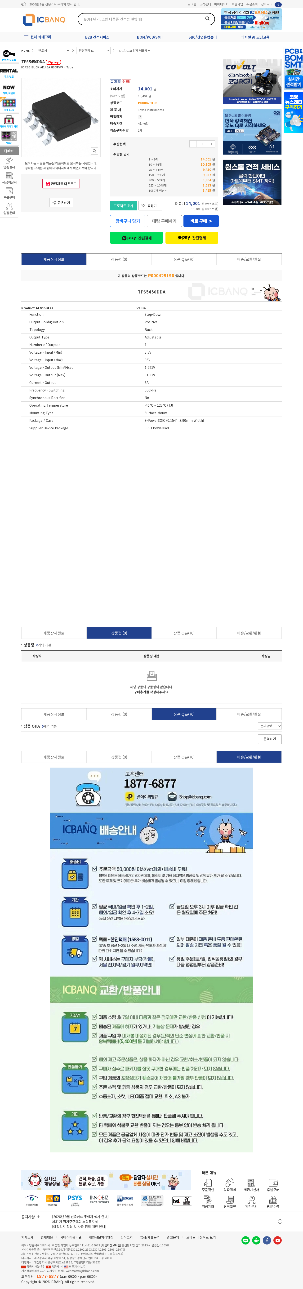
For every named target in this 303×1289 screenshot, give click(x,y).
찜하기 (152, 205)
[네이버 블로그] (245, 1240)
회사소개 (27, 1237)
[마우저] (125, 1201)
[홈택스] (53, 1201)
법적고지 (126, 1237)
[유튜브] (277, 1240)
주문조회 (252, 4)
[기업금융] (182, 1201)
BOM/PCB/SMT (150, 37)
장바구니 (270, 4)
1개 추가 (211, 144)
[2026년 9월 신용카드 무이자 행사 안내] (54, 4)
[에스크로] (152, 1201)
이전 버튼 (280, 1219)
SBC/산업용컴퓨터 (202, 37)
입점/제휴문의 (150, 1237)
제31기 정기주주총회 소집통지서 (75, 1221)
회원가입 (237, 4)
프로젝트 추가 (123, 205)
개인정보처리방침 (101, 1237)
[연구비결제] (75, 1201)
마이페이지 (221, 4)
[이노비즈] (99, 1201)
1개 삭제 (193, 144)
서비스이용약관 (71, 1237)
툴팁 (140, 117)
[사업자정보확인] (111, 1245)
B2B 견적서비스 (97, 37)
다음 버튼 (280, 1223)
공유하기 (64, 202)
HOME (25, 50)
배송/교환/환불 (249, 259)
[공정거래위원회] (31, 1201)
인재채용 (47, 1237)
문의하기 (270, 738)
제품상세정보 (54, 259)
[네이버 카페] (256, 1240)
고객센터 (205, 4)
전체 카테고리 (41, 36)
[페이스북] (267, 1240)
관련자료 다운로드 (63, 183)
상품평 (119, 259)
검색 (207, 18)
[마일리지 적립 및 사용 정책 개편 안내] (79, 1226)
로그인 (192, 4)
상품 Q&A (184, 259)
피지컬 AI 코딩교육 (255, 37)
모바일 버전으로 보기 (201, 1237)
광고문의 (173, 1237)
